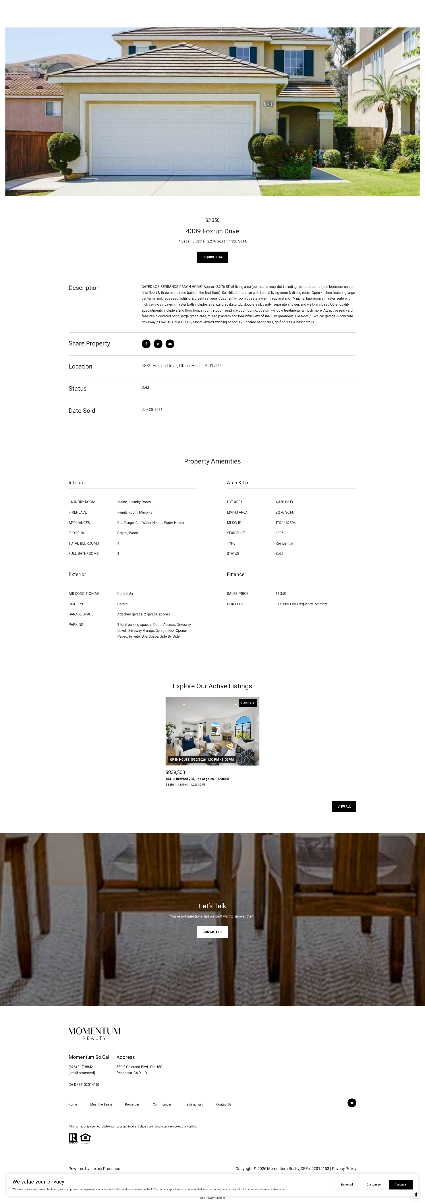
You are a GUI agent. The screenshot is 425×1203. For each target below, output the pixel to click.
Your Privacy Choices (213, 1197)
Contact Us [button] (212, 932)
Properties (132, 1104)
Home (73, 1104)
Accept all (400, 1184)
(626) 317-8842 (81, 1067)
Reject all (347, 1184)
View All (344, 806)
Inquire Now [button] (212, 257)
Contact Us (224, 1104)
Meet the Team (101, 1104)
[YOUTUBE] (352, 1102)
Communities (162, 1104)
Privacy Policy (344, 1168)
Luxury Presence (105, 1168)
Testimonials (194, 1104)
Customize (374, 1184)
